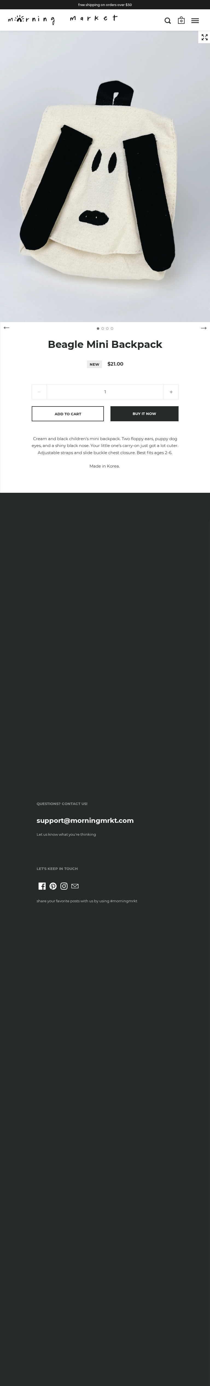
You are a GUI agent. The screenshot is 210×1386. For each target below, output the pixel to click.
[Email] (74, 886)
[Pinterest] (53, 886)
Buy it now (144, 413)
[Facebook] (42, 886)
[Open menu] (195, 21)
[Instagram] (64, 886)
